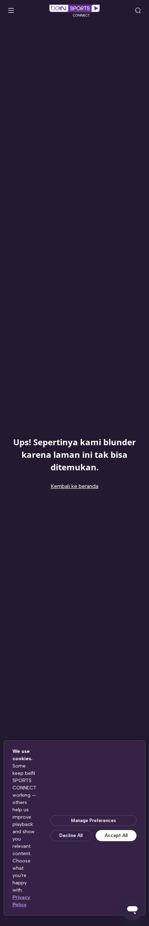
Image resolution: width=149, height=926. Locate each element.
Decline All (70, 835)
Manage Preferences (93, 820)
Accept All (116, 835)
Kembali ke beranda (74, 486)
